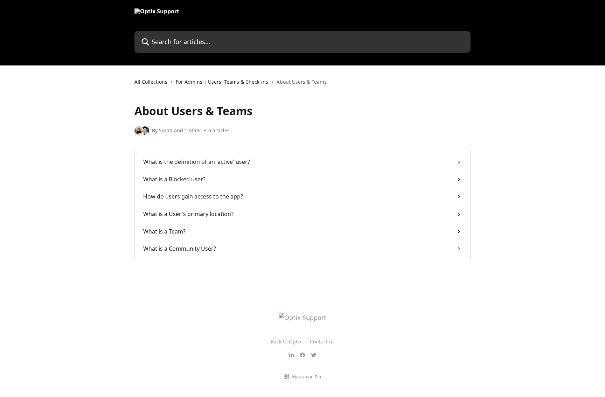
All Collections (150, 81)
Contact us (322, 341)
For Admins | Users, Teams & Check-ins (222, 81)
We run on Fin (306, 377)
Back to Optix (286, 341)
